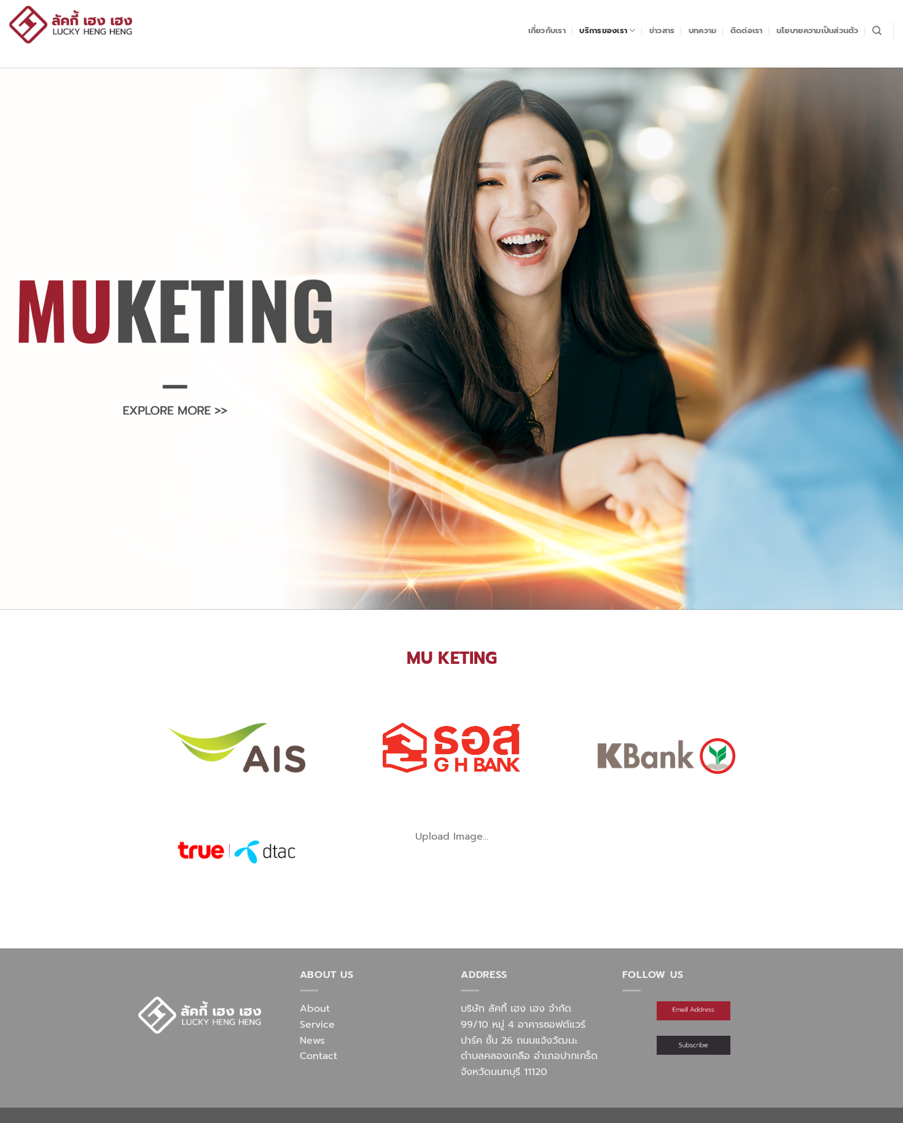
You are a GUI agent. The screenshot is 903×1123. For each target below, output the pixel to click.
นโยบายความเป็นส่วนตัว (817, 30)
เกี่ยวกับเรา (547, 30)
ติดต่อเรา (746, 30)
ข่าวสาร (662, 30)
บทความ (703, 30)
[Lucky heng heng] (70, 24)
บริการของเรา (603, 30)
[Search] (877, 30)
